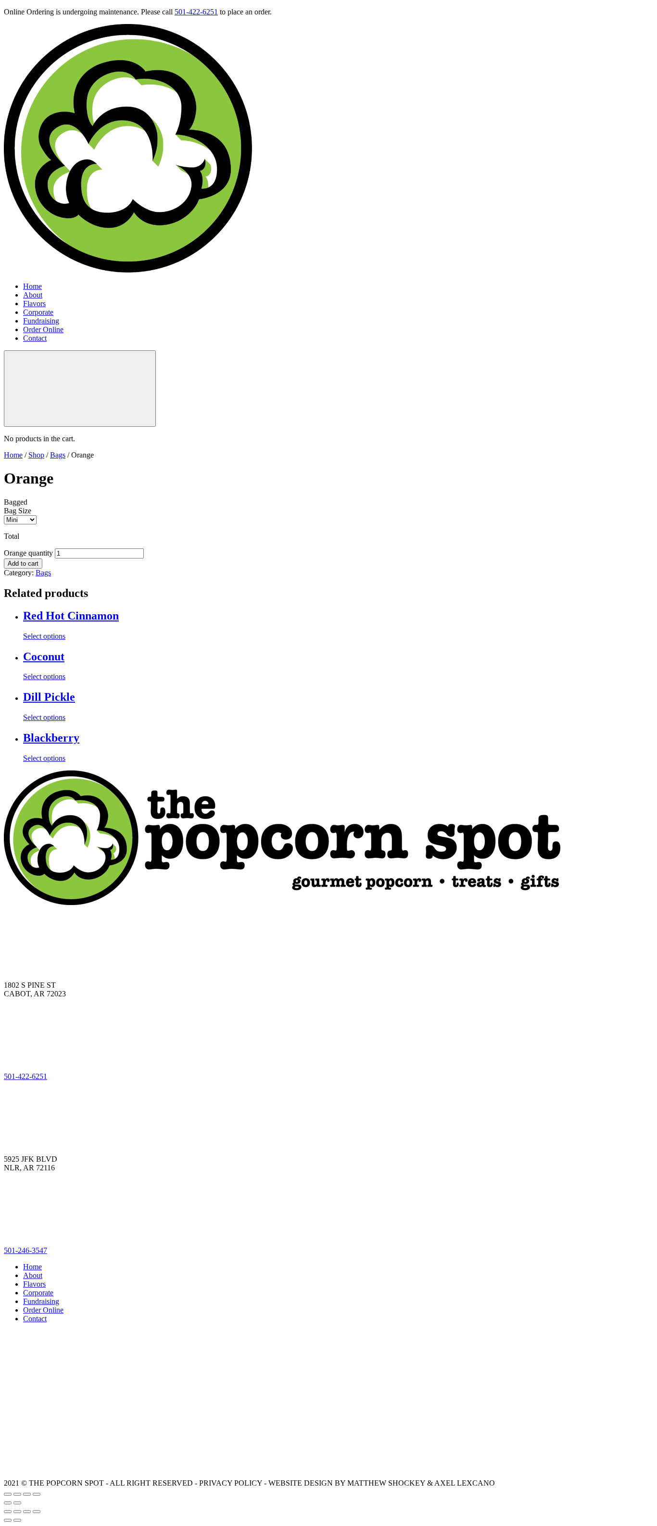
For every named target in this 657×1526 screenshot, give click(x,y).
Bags (57, 455)
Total (11, 536)
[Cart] (80, 388)
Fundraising (41, 321)
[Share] (17, 1494)
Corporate (38, 312)
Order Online (43, 329)
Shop (36, 455)
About (32, 295)
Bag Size (17, 511)
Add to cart (23, 563)
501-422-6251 (196, 12)
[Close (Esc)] (8, 1494)
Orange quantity (28, 553)
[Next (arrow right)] (17, 1502)
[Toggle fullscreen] (27, 1494)
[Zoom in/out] (36, 1494)
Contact (35, 338)
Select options (44, 636)
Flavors (34, 303)
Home (32, 286)
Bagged (15, 502)
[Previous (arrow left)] (8, 1502)
